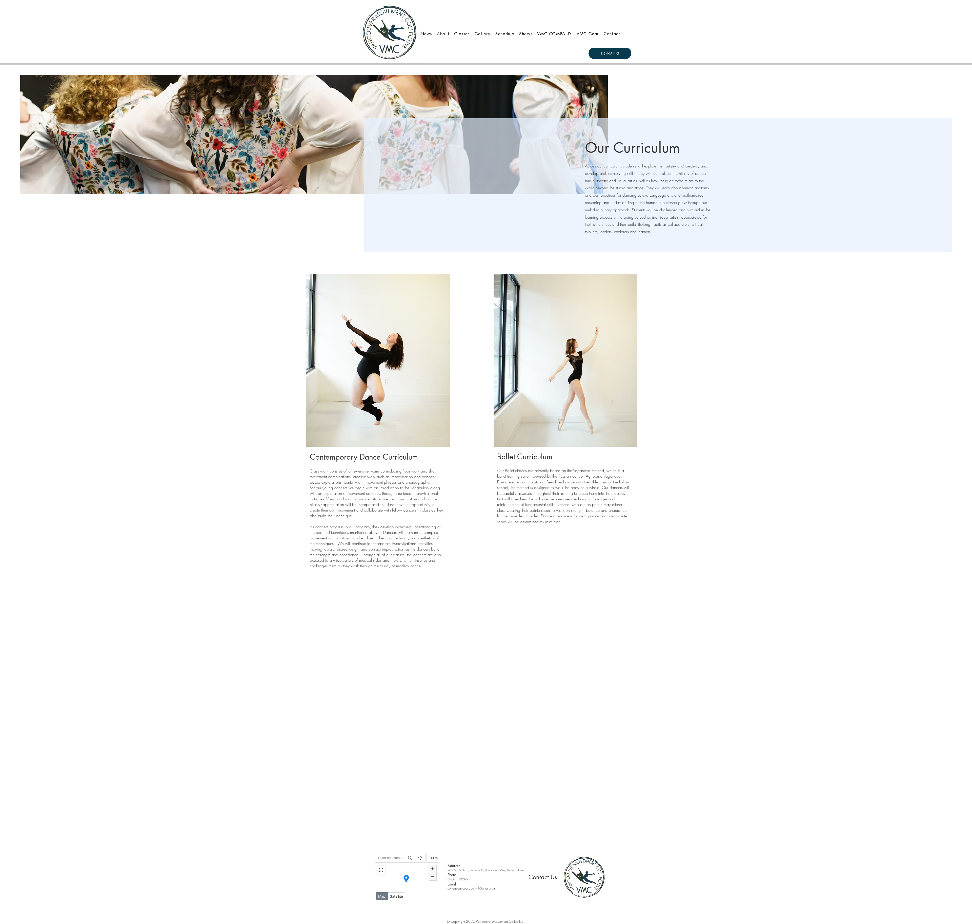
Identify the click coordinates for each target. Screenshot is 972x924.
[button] (505, 34)
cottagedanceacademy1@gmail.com (472, 888)
